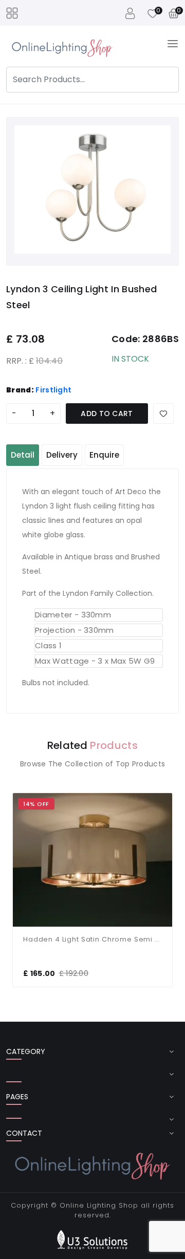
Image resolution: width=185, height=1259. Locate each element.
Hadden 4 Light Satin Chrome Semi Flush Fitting (92, 939)
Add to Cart (107, 413)
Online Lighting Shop (99, 1205)
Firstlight (53, 390)
